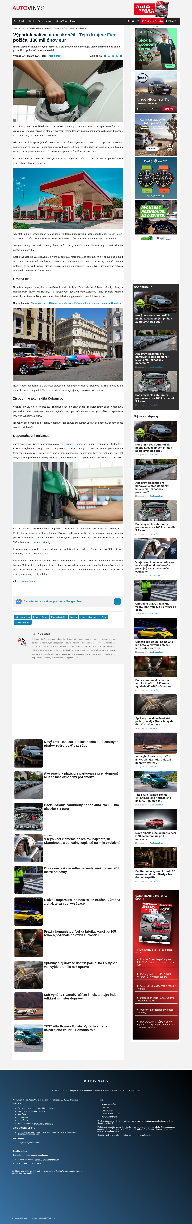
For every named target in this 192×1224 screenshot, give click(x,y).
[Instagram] (138, 21)
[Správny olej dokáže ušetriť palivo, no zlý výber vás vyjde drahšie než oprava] (28, 987)
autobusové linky (22, 617)
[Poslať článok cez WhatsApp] (117, 56)
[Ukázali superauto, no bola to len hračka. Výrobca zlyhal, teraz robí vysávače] (28, 924)
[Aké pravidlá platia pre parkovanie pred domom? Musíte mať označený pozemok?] (28, 798)
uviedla (27, 553)
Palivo (104, 617)
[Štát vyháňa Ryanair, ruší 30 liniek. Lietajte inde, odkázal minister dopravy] (28, 1019)
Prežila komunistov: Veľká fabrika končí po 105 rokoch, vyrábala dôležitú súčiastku (80, 933)
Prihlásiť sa (173, 21)
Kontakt (73, 21)
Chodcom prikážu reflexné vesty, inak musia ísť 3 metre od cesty (155, 606)
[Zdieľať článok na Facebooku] (105, 56)
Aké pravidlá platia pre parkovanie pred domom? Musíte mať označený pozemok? (81, 775)
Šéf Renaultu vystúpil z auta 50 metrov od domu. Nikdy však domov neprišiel (155, 874)
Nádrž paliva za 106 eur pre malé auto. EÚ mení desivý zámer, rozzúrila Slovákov (76, 303)
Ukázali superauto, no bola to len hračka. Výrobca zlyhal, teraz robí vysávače (82, 901)
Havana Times (27, 581)
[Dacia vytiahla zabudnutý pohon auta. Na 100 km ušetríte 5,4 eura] (28, 829)
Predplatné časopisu (154, 21)
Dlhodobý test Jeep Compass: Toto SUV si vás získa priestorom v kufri (155, 962)
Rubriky (22, 21)
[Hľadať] (14, 21)
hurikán (73, 617)
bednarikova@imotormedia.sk (43, 1108)
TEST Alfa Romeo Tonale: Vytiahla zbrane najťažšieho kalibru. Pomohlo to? (75, 1028)
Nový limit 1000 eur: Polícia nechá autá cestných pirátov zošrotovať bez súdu (81, 743)
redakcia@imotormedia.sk (44, 1123)
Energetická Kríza (59, 617)
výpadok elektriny (23, 622)
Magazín (50, 21)
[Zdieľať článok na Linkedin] (113, 56)
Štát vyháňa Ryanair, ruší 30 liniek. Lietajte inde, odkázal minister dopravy (80, 996)
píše (34, 542)
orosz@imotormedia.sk (37, 1111)
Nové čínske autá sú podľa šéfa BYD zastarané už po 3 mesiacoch (155, 836)
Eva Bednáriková (156, 367)
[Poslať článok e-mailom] (121, 56)
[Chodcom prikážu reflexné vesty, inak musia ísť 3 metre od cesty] (28, 893)
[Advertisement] (68, 705)
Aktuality (32, 21)
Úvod (15, 28)
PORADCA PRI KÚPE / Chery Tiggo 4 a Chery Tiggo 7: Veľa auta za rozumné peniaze (156, 1024)
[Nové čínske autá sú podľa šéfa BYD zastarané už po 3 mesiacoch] (155, 829)
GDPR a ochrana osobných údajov (27, 1164)
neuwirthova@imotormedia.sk (46, 1159)
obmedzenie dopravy (89, 617)
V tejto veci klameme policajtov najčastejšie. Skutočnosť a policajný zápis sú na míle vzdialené (82, 841)
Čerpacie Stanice (40, 617)
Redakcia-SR (155, 576)
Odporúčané (61, 21)
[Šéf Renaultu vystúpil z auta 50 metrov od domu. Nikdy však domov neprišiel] (155, 867)
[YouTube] (133, 21)
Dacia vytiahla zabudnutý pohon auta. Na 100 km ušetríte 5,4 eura (155, 398)
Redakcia (153, 728)
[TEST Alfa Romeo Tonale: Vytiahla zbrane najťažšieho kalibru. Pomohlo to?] (28, 1051)
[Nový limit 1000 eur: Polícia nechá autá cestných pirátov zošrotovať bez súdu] (28, 766)
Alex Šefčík (54, 56)
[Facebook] (128, 21)
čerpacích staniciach (76, 444)
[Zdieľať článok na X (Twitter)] (109, 56)
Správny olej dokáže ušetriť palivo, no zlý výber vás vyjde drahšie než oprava (80, 965)
